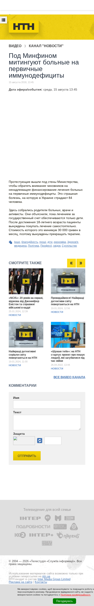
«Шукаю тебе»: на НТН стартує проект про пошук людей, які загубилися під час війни (68, 356)
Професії (46, 245)
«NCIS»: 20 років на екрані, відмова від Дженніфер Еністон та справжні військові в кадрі (26, 302)
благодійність (29, 242)
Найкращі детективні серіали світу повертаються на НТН (23, 354)
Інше (17, 242)
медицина (20, 245)
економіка (60, 242)
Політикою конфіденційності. (76, 595)
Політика (33, 245)
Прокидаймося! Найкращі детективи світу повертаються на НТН (67, 301)
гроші (42, 242)
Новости (15, 315)
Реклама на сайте (20, 582)
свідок (57, 245)
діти (49, 242)
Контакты (41, 582)
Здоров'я (72, 242)
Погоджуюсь (64, 601)
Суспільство (69, 245)
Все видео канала (69, 377)
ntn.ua (46, 576)
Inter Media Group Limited (54, 579)
